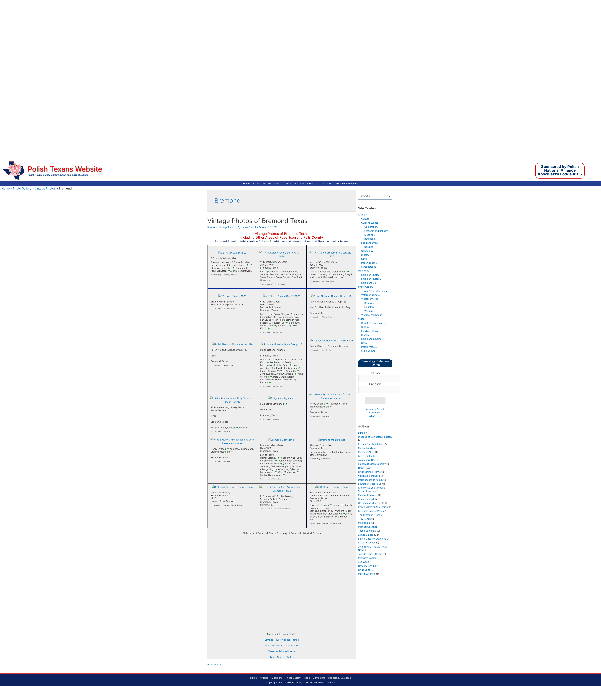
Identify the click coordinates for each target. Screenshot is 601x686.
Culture (365, 218)
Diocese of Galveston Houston (375, 436)
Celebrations (371, 226)
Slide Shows (368, 350)
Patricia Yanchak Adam (370, 444)
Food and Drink (369, 242)
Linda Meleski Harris (369, 471)
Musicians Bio (369, 282)
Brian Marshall (366, 499)
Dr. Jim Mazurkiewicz (370, 503)
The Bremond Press (369, 514)
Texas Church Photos (282, 657)
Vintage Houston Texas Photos (282, 639)
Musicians (363, 270)
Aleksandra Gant (367, 459)
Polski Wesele (369, 346)
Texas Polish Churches (374, 290)
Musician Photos (370, 274)
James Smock (365, 534)
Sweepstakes (368, 266)
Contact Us (319, 677)
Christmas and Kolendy (374, 323)
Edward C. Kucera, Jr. (370, 483)
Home (6, 188)
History (365, 254)
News (364, 258)
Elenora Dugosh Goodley (372, 463)
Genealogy (367, 250)
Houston (369, 306)
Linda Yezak (364, 569)
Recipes (368, 246)
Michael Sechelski (368, 526)
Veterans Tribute (370, 294)
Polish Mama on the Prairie (373, 506)
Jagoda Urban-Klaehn (370, 554)
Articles (362, 214)
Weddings (369, 311)
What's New (375, 416)
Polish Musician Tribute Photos (282, 645)
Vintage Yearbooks (371, 314)
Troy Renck (364, 518)
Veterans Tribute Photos (281, 651)
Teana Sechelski (367, 530)
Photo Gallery (22, 188)
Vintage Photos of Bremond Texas (257, 221)
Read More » (214, 664)
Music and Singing (371, 338)
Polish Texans (369, 262)
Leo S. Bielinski (366, 456)
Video (361, 318)
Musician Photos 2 (371, 278)
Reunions (369, 238)
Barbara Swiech (366, 542)
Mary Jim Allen (366, 452)
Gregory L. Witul (367, 565)
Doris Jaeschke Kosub (370, 479)
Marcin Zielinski (366, 573)
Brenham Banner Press (371, 510)
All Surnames (375, 412)
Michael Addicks (367, 448)
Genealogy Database (339, 677)
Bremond (212, 227)
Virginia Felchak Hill (369, 475)
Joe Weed (363, 561)
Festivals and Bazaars (376, 230)
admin (361, 432)
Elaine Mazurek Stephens (372, 538)
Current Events (369, 222)
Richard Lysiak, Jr (367, 495)
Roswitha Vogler (367, 557)
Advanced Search (375, 409)
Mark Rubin (364, 522)
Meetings (369, 234)
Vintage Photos (45, 188)
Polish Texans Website (65, 169)
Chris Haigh (364, 467)
